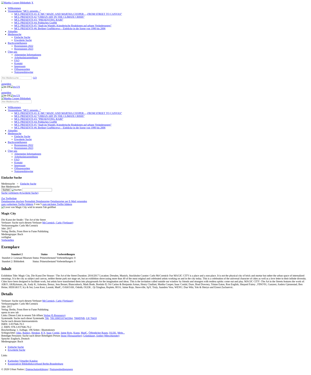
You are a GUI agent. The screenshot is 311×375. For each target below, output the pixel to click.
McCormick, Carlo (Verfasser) (57, 222)
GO (35, 77)
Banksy (26, 332)
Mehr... (121, 332)
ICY (43, 332)
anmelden (6, 84)
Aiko (18, 332)
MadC (84, 332)
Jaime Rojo (66, 332)
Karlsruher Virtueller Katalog (23, 360)
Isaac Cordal (52, 332)
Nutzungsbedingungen (61, 369)
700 (47, 318)
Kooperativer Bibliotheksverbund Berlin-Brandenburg (35, 363)
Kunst (76, 332)
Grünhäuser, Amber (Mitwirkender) (101, 335)
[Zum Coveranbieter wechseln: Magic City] (14, 207)
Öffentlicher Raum (98, 332)
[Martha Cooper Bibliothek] (16, 2)
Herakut (35, 332)
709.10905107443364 (61, 318)
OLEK (112, 332)
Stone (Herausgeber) (71, 335)
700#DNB (79, 318)
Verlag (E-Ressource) (54, 315)
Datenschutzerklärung (37, 369)
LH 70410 (91, 318)
